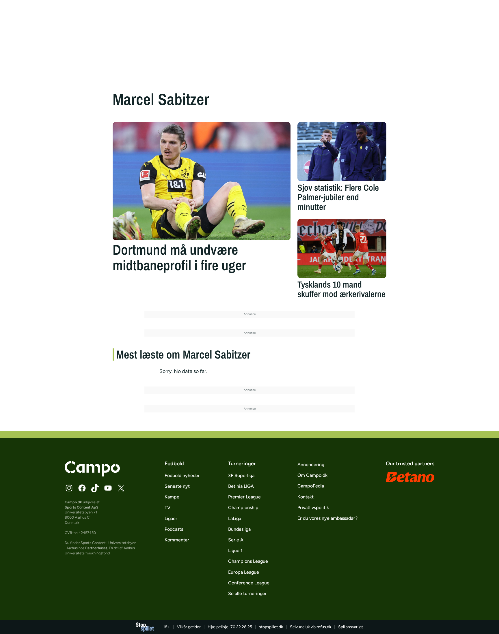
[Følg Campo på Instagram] (69, 488)
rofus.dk (323, 626)
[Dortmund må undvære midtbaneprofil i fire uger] (202, 181)
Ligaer (171, 518)
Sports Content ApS (81, 507)
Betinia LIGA (241, 486)
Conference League (248, 583)
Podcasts (174, 529)
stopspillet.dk (271, 626)
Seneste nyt (177, 486)
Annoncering (310, 464)
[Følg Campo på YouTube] (108, 488)
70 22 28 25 (241, 626)
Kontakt (305, 497)
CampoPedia (310, 486)
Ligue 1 (235, 550)
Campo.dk (73, 502)
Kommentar (177, 540)
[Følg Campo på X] (121, 488)
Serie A (235, 540)
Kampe (172, 497)
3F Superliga (241, 475)
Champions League (248, 561)
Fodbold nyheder (182, 475)
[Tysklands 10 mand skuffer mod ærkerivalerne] (341, 248)
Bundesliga (239, 529)
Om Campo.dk (312, 475)
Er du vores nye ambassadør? (327, 518)
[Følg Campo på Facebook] (82, 488)
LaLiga (234, 518)
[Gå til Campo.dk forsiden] (92, 475)
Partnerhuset (96, 548)
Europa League (243, 572)
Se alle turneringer (247, 593)
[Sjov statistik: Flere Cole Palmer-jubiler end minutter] (341, 151)
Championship (243, 507)
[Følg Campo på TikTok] (95, 488)
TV (167, 507)
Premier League (244, 497)
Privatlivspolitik (313, 507)
